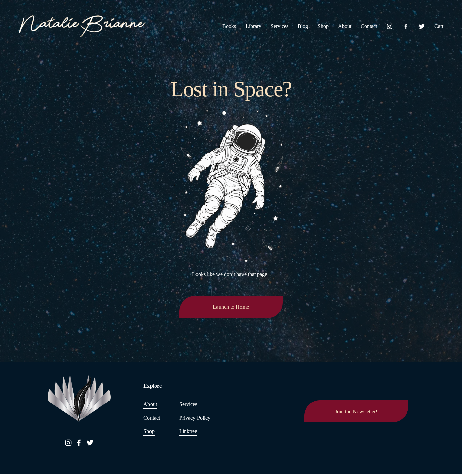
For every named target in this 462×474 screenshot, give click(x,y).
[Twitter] (421, 26)
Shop (323, 26)
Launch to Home (231, 307)
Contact (369, 26)
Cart (438, 26)
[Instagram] (389, 26)
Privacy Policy (194, 418)
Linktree (188, 431)
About (344, 26)
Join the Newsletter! (356, 411)
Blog (303, 26)
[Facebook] (405, 26)
